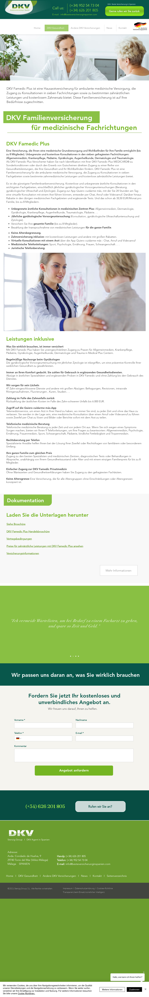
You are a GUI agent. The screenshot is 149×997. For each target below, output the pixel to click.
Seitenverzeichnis (117, 876)
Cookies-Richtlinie (105, 888)
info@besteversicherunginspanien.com (78, 14)
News (84, 876)
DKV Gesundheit (28, 876)
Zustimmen (134, 989)
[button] (124, 11)
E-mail (80, 733)
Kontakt (97, 876)
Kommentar (20, 746)
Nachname (81, 720)
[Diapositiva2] (73, 656)
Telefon (19, 733)
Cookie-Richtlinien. (26, 993)
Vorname (19, 720)
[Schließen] (145, 989)
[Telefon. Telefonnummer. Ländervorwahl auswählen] (19, 738)
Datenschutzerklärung (85, 888)
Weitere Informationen (112, 989)
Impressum (67, 888)
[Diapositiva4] (78, 656)
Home (9, 876)
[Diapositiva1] (70, 656)
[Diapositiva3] (75, 656)
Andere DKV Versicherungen (59, 876)
